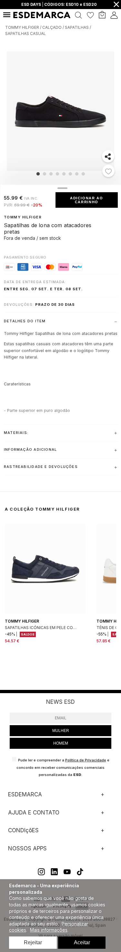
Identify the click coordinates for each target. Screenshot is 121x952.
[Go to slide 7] (76, 173)
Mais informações (48, 930)
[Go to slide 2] (44, 173)
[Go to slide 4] (57, 173)
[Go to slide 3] (50, 173)
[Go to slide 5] (63, 173)
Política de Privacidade (85, 760)
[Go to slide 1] (37, 173)
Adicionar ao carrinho (86, 200)
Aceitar (82, 942)
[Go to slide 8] (83, 173)
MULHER (60, 730)
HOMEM (60, 743)
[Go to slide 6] (70, 173)
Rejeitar (33, 942)
